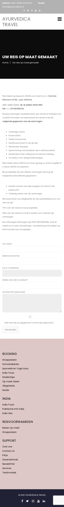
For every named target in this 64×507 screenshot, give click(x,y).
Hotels (5, 390)
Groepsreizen (9, 359)
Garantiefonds (10, 459)
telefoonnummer (11, 255)
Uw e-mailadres (10, 267)
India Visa (7, 413)
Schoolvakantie (10, 364)
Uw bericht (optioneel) (13, 291)
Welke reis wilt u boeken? (15, 279)
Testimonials (9, 472)
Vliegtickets (8, 385)
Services (6, 468)
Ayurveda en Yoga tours (15, 368)
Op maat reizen (10, 381)
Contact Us (8, 450)
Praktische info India (13, 408)
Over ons (7, 446)
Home (5, 62)
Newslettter (8, 463)
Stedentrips (8, 377)
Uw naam (7, 243)
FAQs (5, 455)
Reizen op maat (10, 427)
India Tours (8, 372)
